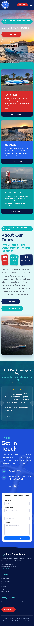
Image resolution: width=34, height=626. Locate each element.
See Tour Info (9, 301)
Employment (5, 592)
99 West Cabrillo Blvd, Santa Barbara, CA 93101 (19, 477)
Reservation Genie (26, 620)
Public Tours (5, 578)
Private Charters (11, 308)
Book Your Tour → (11, 34)
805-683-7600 (14, 471)
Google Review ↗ (10, 417)
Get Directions (16, 162)
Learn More (9, 41)
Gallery (3, 586)
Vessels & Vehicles (7, 584)
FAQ (2, 589)
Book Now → (22, 5)
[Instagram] (15, 486)
